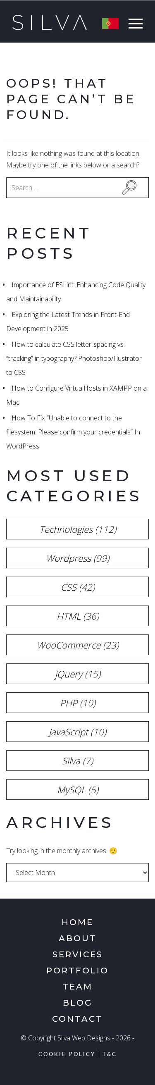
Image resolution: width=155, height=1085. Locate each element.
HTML (69, 616)
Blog (78, 1003)
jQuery (68, 674)
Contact (77, 1019)
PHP (68, 702)
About (78, 938)
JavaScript (68, 731)
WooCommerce (68, 645)
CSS (68, 587)
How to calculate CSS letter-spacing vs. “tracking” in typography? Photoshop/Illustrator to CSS (74, 358)
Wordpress (68, 558)
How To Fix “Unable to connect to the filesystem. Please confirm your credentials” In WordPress (73, 432)
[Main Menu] (133, 24)
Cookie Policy (66, 1054)
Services (77, 954)
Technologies (66, 529)
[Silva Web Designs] (49, 27)
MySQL (71, 789)
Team (77, 987)
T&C (110, 1054)
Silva (71, 760)
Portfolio (77, 970)
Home (77, 922)
